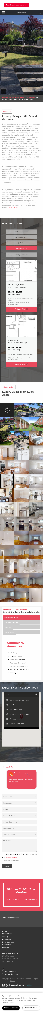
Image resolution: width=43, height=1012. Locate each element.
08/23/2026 (20, 248)
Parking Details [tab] (9, 632)
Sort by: (20, 255)
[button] (21, 700)
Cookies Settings (31, 1008)
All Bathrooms (20, 237)
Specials (5, 947)
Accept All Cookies (11, 1008)
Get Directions (10, 971)
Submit (7, 866)
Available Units (21, 309)
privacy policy (11, 857)
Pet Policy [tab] (8, 627)
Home (4, 931)
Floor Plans (7, 934)
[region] (21, 1002)
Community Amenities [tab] (12, 617)
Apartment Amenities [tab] (11, 622)
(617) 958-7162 (39, 12)
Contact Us (7, 945)
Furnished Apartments (16, 5)
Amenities (6, 939)
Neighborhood (8, 942)
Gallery (5, 937)
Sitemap (13, 981)
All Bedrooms (19, 232)
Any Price (20, 243)
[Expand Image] (7, 410)
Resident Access (11, 974)
